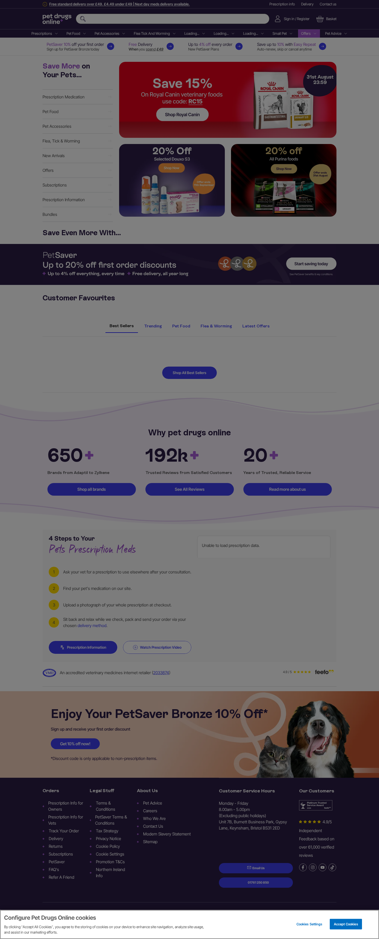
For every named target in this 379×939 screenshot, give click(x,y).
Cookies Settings (309, 924)
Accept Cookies (346, 924)
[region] (189, 924)
